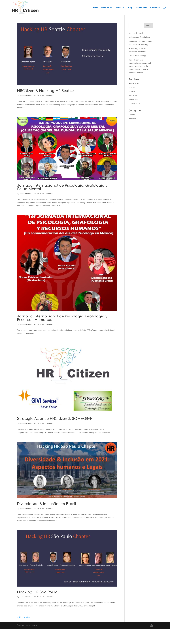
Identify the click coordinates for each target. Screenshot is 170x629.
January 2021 (134, 104)
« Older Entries (23, 617)
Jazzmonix (32, 625)
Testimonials (141, 8)
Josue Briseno (25, 95)
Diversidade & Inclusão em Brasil (46, 504)
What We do (106, 8)
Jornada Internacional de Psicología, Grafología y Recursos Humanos (62, 318)
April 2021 (133, 95)
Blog (130, 8)
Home (95, 8)
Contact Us (155, 8)
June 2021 (133, 91)
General (49, 95)
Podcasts (132, 119)
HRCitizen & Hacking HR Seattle (45, 91)
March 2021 (134, 100)
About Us (120, 8)
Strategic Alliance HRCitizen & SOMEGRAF (54, 419)
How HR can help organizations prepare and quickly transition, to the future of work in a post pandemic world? (140, 66)
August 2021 (134, 83)
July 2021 (133, 87)
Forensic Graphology (137, 56)
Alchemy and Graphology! (139, 37)
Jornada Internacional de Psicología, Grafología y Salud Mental (62, 187)
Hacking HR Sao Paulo (37, 592)
